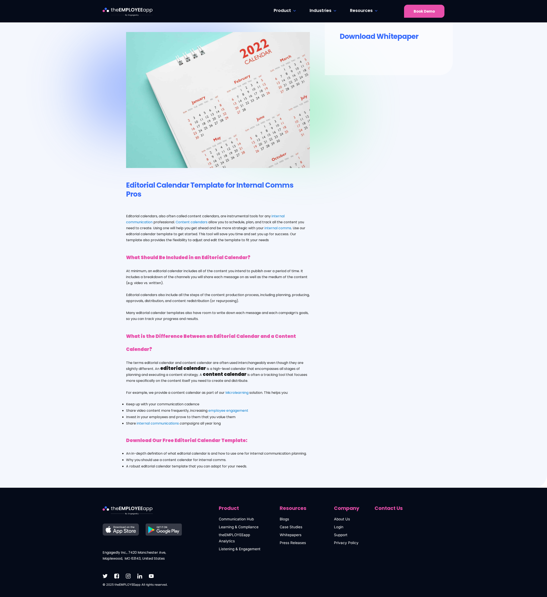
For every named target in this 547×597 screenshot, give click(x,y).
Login (338, 527)
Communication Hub (236, 519)
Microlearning (237, 392)
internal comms (278, 228)
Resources (361, 10)
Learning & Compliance (239, 527)
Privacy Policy (346, 543)
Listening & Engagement (239, 549)
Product (282, 10)
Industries (320, 10)
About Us (342, 519)
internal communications (158, 423)
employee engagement (228, 410)
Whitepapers (290, 535)
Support (340, 535)
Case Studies (291, 527)
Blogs (284, 519)
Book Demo (424, 11)
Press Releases (293, 543)
